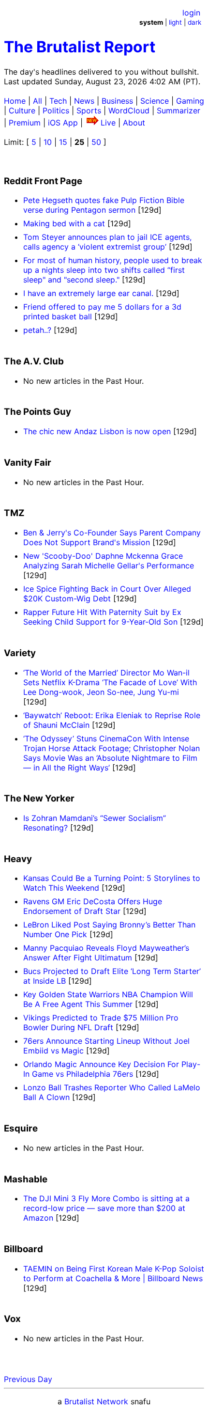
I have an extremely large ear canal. (88, 293)
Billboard (23, 1249)
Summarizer (178, 110)
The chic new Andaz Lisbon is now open (97, 431)
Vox (12, 1318)
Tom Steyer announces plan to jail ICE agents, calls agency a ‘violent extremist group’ (107, 241)
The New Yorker (39, 798)
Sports (88, 110)
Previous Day (28, 1379)
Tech (58, 101)
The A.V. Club (34, 361)
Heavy (18, 858)
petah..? (37, 330)
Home (15, 101)
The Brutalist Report (79, 46)
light (175, 22)
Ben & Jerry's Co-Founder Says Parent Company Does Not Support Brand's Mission (112, 537)
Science (154, 101)
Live (108, 122)
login (191, 12)
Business (117, 101)
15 (63, 142)
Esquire (21, 1128)
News (84, 101)
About (134, 122)
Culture (22, 110)
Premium (25, 122)
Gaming (190, 101)
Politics (56, 110)
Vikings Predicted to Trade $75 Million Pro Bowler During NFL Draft (100, 1022)
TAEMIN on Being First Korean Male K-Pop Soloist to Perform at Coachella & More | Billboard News (113, 1273)
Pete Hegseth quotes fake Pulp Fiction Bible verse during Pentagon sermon (103, 205)
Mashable (25, 1179)
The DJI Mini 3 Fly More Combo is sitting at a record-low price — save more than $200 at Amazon (106, 1208)
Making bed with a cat (64, 223)
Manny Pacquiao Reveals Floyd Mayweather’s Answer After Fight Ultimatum (106, 952)
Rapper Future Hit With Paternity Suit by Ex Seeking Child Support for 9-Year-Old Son (102, 617)
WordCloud (128, 110)
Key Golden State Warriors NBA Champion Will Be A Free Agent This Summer (108, 999)
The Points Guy (37, 411)
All (37, 101)
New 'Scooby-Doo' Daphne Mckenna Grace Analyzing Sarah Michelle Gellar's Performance (108, 560)
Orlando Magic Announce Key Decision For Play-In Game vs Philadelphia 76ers (111, 1069)
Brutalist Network (96, 1401)
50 (96, 142)
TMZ (14, 512)
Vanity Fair (27, 462)
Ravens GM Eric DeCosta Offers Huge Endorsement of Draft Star (92, 906)
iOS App (63, 122)
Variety (20, 653)
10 (48, 142)
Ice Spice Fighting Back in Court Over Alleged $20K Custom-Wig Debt (107, 593)
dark (194, 22)
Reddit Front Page (43, 181)
